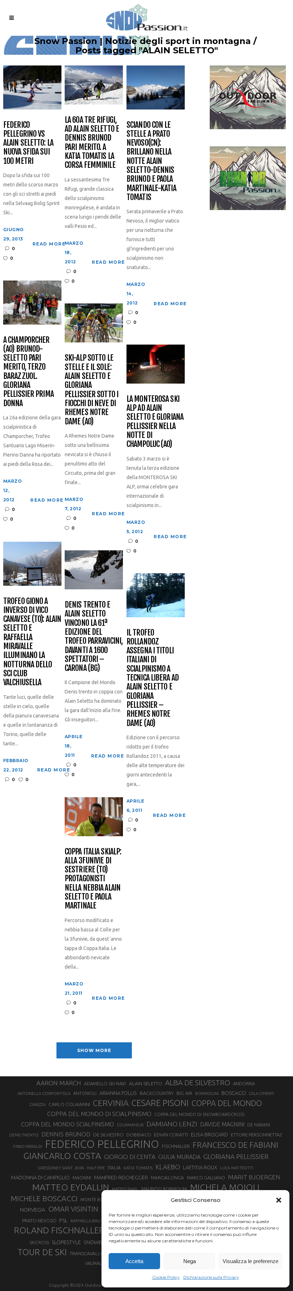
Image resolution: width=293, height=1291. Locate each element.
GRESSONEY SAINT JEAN (61, 1167)
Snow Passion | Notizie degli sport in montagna (142, 41)
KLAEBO (167, 1166)
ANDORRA (244, 1083)
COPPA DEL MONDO (227, 1103)
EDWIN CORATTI (171, 1134)
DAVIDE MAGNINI (222, 1124)
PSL (63, 1220)
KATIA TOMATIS (138, 1167)
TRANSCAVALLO (87, 1253)
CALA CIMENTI (261, 1093)
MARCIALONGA (167, 1177)
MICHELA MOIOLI (224, 1187)
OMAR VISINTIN (73, 1209)
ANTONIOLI (84, 1093)
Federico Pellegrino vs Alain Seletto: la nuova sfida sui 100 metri (28, 142)
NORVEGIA (32, 1210)
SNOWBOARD (100, 1242)
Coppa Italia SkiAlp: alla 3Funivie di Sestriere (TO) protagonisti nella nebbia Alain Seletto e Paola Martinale (93, 878)
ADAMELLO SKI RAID (105, 1083)
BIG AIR (184, 1093)
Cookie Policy (166, 1277)
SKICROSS (39, 1242)
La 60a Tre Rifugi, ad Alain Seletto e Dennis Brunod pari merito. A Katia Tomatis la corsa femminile (92, 142)
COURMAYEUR (130, 1125)
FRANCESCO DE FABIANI (235, 1144)
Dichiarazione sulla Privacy (211, 1277)
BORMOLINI (207, 1093)
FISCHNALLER (176, 1146)
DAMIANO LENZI (171, 1124)
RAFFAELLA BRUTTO (89, 1221)
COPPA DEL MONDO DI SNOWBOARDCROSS (199, 1114)
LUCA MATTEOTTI (236, 1168)
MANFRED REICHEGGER (121, 1177)
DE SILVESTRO (108, 1134)
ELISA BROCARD (209, 1134)
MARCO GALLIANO (206, 1177)
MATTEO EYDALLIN (70, 1187)
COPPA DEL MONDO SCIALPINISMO (67, 1124)
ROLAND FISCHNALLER (59, 1230)
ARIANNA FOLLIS (118, 1093)
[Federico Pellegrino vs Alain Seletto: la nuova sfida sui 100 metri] (32, 86)
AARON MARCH (58, 1083)
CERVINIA (111, 1102)
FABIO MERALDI (27, 1146)
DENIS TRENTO (24, 1134)
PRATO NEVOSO (39, 1220)
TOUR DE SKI (42, 1252)
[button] (278, 1200)
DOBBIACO (138, 1134)
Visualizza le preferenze (250, 1261)
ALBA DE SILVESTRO (197, 1082)
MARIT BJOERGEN (254, 1177)
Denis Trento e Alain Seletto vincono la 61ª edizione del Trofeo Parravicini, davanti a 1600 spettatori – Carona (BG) (94, 636)
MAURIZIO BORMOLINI (164, 1188)
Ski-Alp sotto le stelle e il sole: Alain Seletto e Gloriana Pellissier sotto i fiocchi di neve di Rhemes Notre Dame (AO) (91, 389)
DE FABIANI (258, 1124)
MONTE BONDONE (99, 1199)
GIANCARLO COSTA (62, 1155)
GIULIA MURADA (179, 1157)
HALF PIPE (96, 1168)
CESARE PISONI (160, 1103)
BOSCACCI (234, 1093)
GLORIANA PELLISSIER (235, 1156)
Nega (189, 1261)
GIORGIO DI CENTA (129, 1156)
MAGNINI (82, 1177)
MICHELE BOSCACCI (44, 1198)
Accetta (134, 1261)
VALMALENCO (99, 1263)
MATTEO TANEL (125, 1189)
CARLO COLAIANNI (69, 1104)
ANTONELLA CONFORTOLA (44, 1093)
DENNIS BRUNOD (65, 1134)
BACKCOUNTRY (157, 1093)
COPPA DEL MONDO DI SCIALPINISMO (99, 1113)
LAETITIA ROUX (200, 1167)
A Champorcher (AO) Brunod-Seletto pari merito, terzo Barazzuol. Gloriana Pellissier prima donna (28, 371)
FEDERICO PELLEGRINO (102, 1144)
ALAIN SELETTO (145, 1083)
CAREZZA (37, 1104)
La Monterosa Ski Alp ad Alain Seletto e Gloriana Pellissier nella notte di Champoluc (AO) (154, 421)
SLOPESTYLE (66, 1242)
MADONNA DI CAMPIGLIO (40, 1177)
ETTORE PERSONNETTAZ (256, 1134)
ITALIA (114, 1167)
